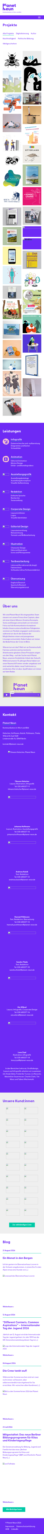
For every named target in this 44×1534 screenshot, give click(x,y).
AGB (7, 1529)
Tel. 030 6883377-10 (22, 967)
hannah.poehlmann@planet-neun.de (22, 925)
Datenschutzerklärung (25, 1526)
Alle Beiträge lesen (14, 1509)
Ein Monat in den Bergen (18, 1258)
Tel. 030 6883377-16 (22, 1012)
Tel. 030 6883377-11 (22, 787)
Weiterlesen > (8, 1307)
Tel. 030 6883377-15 (22, 832)
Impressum (9, 1526)
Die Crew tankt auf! (15, 1371)
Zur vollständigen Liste (22, 1225)
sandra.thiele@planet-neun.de (22, 970)
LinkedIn (14, 1529)
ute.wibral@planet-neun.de (22, 1015)
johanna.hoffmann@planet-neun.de (22, 835)
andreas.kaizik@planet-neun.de (22, 880)
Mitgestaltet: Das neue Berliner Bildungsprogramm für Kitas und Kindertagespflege (22, 1437)
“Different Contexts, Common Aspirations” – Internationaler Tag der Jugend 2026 (21, 1325)
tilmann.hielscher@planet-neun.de (22, 789)
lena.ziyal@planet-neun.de (22, 1060)
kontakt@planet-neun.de (13, 744)
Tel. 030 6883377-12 (22, 877)
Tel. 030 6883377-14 (22, 1058)
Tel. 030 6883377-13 (22, 922)
